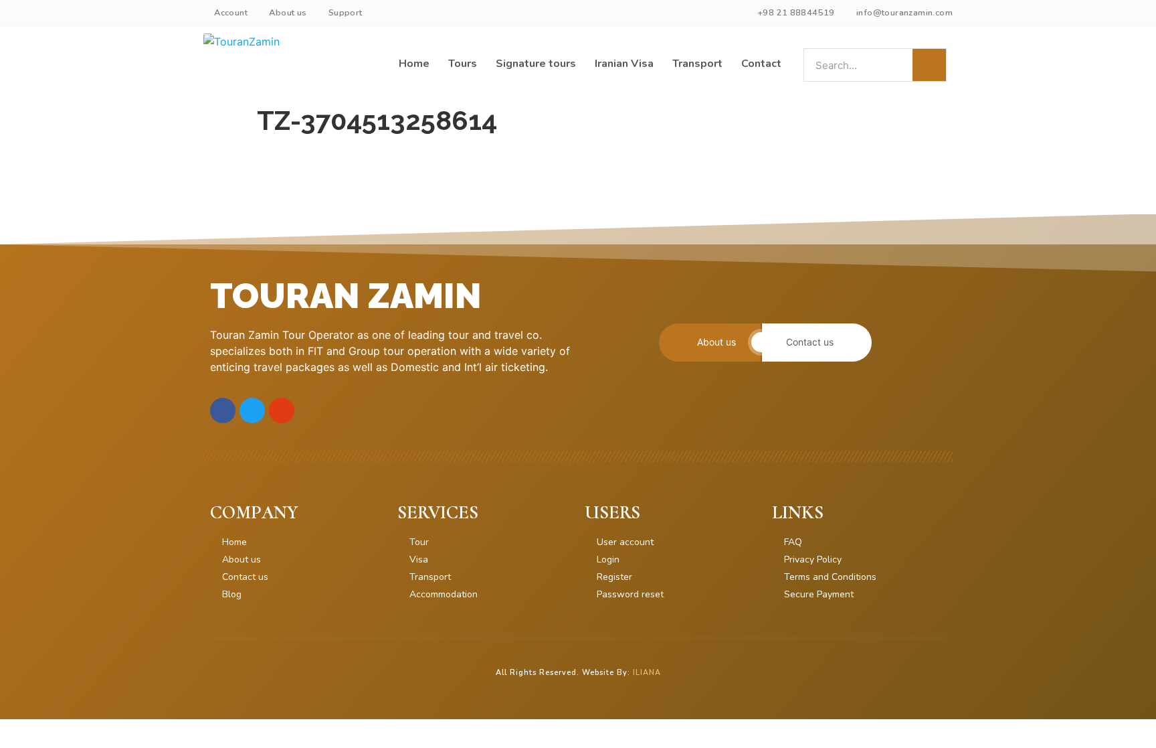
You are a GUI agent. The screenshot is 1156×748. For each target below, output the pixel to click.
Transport (697, 63)
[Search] (929, 65)
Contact (761, 63)
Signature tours (536, 63)
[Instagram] (281, 410)
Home (414, 63)
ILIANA (647, 673)
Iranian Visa (624, 63)
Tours (462, 63)
